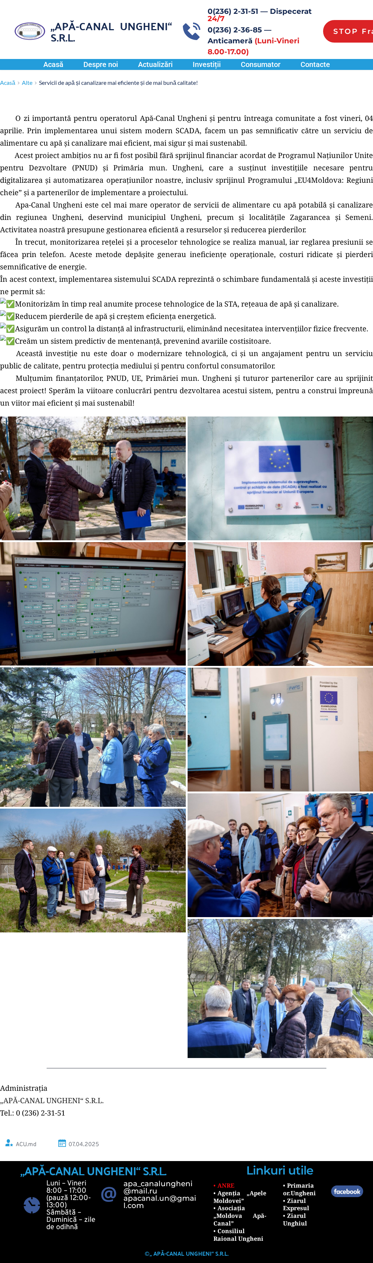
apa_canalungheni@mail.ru (158, 1187)
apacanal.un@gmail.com (159, 1202)
